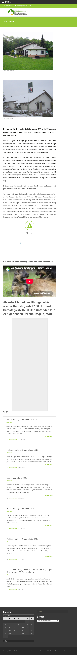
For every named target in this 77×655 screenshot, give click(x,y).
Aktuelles (9, 422)
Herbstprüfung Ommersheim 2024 (21, 508)
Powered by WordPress (47, 651)
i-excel (61, 651)
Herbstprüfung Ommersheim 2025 (21, 419)
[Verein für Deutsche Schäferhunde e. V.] (15, 12)
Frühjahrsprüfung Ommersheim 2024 (22, 539)
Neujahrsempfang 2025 (17, 478)
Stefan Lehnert (13, 439)
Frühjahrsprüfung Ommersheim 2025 (22, 450)
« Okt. (5, 641)
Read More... (49, 436)
